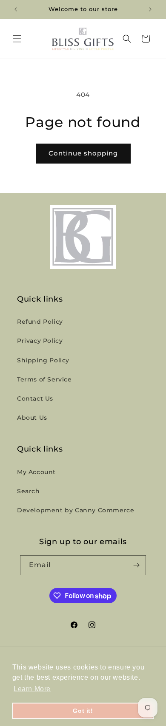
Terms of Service (44, 379)
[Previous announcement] (15, 9)
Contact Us (35, 398)
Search (28, 491)
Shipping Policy (43, 360)
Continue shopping (83, 153)
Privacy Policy (40, 341)
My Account (36, 472)
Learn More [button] (32, 688)
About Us (32, 417)
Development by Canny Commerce (75, 510)
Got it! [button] (83, 710)
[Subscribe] (136, 565)
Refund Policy (40, 321)
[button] (17, 38)
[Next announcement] (150, 9)
